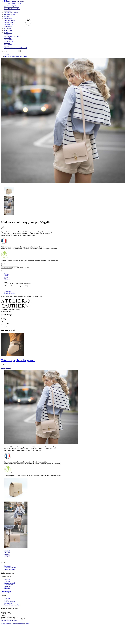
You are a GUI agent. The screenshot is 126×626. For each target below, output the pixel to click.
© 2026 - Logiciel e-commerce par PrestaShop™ (15, 623)
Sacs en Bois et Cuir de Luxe (14, 1)
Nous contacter (8, 584)
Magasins (7, 588)
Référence (4, 309)
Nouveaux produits (10, 567)
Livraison (7, 579)
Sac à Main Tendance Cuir (12, 9)
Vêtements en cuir (9, 22)
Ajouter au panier (6, 267)
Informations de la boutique (9, 620)
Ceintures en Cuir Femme (11, 7)
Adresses (7, 598)
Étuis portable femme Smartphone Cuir (15, 48)
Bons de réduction (9, 601)
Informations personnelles (11, 605)
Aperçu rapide (6, 368)
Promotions (7, 566)
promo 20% (7, 28)
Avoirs (6, 600)
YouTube (7, 552)
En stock (3, 311)
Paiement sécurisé (9, 583)
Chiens (6, 46)
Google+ (7, 277)
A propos (7, 34)
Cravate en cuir (8, 24)
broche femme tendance (11, 13)
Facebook (7, 551)
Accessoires (7, 11)
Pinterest (6, 279)
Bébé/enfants (8, 18)
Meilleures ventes (9, 569)
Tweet (6, 275)
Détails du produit (9, 293)
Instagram (7, 556)
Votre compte (6, 592)
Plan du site (7, 586)
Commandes (8, 603)
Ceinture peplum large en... (18, 360)
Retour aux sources (9, 14)
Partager (6, 274)
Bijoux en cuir (8, 30)
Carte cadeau (8, 26)
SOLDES (6, 32)
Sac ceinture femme (10, 5)
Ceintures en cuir (9, 44)
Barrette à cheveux (9, 20)
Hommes (6, 16)
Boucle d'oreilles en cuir (14, 3)
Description (7, 291)
